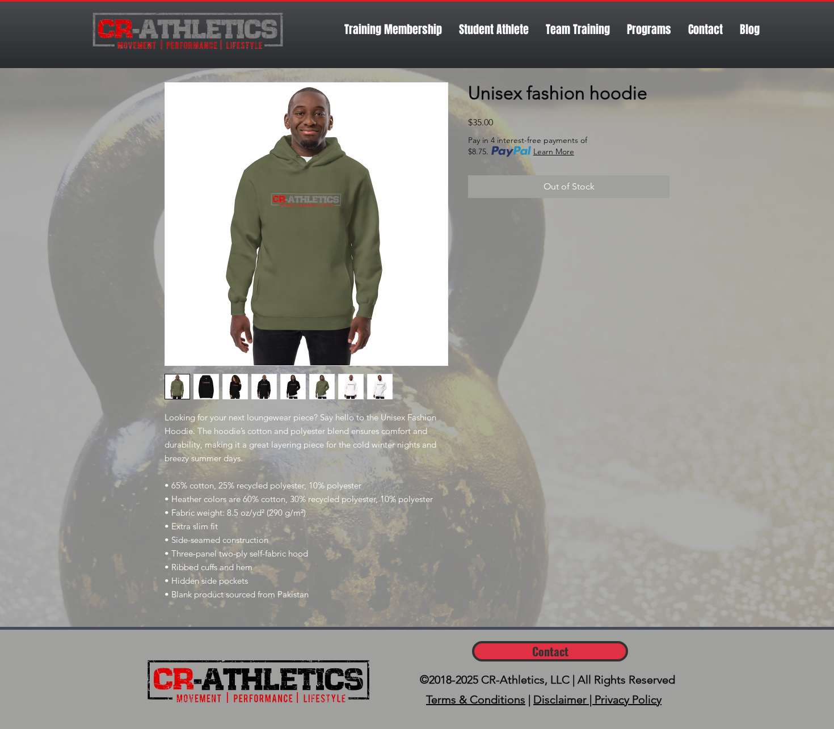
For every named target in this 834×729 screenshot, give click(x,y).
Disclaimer (560, 699)
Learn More (553, 151)
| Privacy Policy (624, 699)
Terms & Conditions (475, 699)
